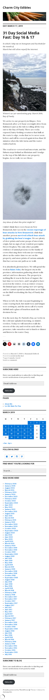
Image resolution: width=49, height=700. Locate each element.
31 (43, 437)
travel (17, 358)
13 (18, 430)
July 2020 (8, 535)
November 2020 (11, 526)
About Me (8, 404)
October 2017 (10, 601)
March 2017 (9, 616)
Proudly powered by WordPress (15, 690)
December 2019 (11, 548)
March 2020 (9, 543)
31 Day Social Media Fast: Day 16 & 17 (21, 35)
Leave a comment (10, 360)
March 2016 (9, 639)
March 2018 (9, 590)
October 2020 (10, 529)
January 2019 (10, 569)
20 (18, 434)
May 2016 (8, 635)
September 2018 (11, 578)
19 (11, 434)
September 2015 (11, 652)
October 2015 (10, 650)
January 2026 (10, 486)
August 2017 (9, 605)
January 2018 (10, 595)
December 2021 (11, 511)
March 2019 (9, 567)
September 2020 (11, 531)
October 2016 (10, 627)
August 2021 (9, 514)
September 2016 (11, 629)
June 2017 (8, 610)
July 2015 (8, 654)
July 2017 (8, 607)
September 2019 (11, 554)
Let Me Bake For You (13, 406)
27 (18, 437)
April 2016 (9, 637)
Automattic (7, 692)
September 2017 (11, 603)
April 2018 (9, 588)
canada (12, 358)
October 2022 (10, 501)
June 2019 (8, 561)
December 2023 (11, 497)
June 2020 (9, 537)
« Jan (5, 443)
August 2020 (10, 533)
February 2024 (10, 492)
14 (24, 430)
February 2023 (10, 499)
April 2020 (9, 541)
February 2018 (10, 593)
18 (6, 434)
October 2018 (10, 575)
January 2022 (10, 509)
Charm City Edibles (17, 7)
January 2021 (10, 522)
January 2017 (10, 620)
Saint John (15, 269)
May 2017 (8, 612)
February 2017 (10, 618)
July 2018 (8, 582)
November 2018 (11, 573)
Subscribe (8, 391)
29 (31, 437)
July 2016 (8, 633)
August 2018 (9, 580)
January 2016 (10, 644)
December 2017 (11, 597)
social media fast (17, 356)
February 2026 (10, 484)
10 (43, 426)
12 (11, 430)
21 (24, 434)
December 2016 (11, 622)
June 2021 (8, 516)
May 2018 (8, 586)
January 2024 (10, 494)
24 (43, 434)
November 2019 (11, 550)
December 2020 (11, 524)
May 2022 (8, 507)
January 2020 (10, 546)
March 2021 (9, 518)
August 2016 (9, 631)
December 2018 (11, 571)
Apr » (10, 443)
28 (24, 437)
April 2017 (9, 614)
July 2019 (8, 558)
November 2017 (11, 599)
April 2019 (9, 565)
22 (31, 434)
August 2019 (9, 556)
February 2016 (10, 642)
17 (43, 430)
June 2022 (9, 505)
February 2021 (10, 520)
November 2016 (11, 625)
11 (5, 430)
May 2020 (9, 539)
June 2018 (8, 584)
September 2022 (11, 503)
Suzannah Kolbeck (32, 354)
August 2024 (10, 488)
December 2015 (11, 646)
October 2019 (10, 552)
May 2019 (8, 563)
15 (31, 430)
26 (11, 437)
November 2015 (11, 648)
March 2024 (9, 490)
